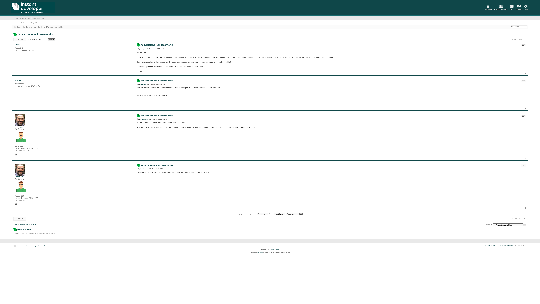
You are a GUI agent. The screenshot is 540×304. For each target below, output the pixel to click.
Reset (493, 245)
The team (487, 245)
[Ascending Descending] (294, 214)
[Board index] (33, 7)
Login (526, 9)
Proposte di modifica (56, 27)
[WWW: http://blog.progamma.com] (16, 154)
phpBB (260, 252)
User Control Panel (500, 9)
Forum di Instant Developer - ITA (37, 27)
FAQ (511, 9)
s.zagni (142, 49)
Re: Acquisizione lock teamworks (156, 80)
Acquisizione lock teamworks (35, 34)
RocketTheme (274, 249)
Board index (488, 9)
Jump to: (489, 225)
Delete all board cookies (505, 245)
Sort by (271, 214)
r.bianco (143, 84)
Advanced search (520, 23)
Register (519, 9)
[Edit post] (523, 45)
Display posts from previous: (247, 214)
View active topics (39, 18)
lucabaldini (144, 119)
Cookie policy (42, 246)
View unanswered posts (22, 18)
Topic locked (18, 39)
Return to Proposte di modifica (25, 224)
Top (525, 73)
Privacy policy (31, 246)
